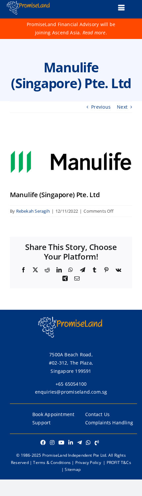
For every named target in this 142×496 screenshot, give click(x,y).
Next (122, 107)
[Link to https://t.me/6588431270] (79, 442)
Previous (101, 107)
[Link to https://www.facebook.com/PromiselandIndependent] (43, 442)
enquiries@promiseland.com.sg (71, 392)
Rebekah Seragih (33, 211)
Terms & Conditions (52, 462)
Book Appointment (53, 414)
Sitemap (72, 469)
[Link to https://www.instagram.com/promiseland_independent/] (52, 442)
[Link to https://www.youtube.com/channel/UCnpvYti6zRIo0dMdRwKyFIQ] (61, 442)
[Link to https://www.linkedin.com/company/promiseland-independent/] (70, 442)
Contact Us (97, 414)
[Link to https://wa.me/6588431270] (88, 442)
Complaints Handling (109, 422)
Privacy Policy (88, 462)
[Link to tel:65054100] (97, 442)
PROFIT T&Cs (119, 462)
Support (41, 422)
